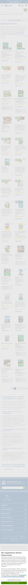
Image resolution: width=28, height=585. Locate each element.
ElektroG (16, 536)
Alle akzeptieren (14, 583)
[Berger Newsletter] (25, 488)
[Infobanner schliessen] (26, 1)
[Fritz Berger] (11, 5)
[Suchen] (25, 10)
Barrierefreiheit (23, 538)
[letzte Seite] (26, 388)
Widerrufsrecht (14, 538)
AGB (6, 536)
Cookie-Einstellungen (14, 540)
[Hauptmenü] (2, 5)
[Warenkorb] (25, 5)
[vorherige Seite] (12, 388)
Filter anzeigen (13, 20)
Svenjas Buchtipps (8, 469)
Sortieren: (2, 36)
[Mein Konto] (22, 5)
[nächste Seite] (26, 36)
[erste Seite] (11, 388)
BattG (10, 536)
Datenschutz (5, 538)
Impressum (22, 536)
